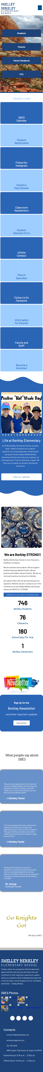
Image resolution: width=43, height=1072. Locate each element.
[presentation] (3, 415)
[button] (2, 435)
